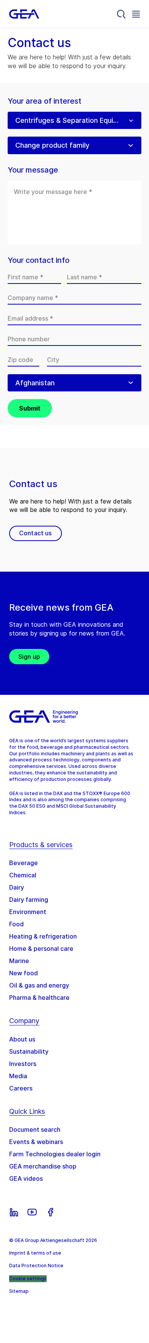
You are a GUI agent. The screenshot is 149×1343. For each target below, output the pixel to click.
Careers (20, 1088)
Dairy (16, 887)
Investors (22, 1064)
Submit (29, 408)
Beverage (23, 863)
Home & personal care (41, 948)
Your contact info (39, 260)
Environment (27, 912)
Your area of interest (44, 101)
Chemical (22, 875)
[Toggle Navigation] (136, 14)
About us (22, 1039)
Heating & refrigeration (43, 936)
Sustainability (29, 1051)
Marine (19, 961)
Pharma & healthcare (39, 997)
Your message (33, 170)
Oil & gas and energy (39, 985)
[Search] (121, 14)
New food (23, 973)
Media (18, 1076)
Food (16, 924)
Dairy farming (28, 899)
